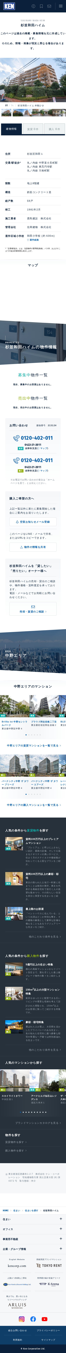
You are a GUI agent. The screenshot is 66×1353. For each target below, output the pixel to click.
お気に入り (41, 6)
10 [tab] (45, 1112)
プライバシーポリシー (48, 1330)
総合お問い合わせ (17, 1330)
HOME (5, 1210)
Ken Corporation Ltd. (9, 6)
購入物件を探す (14, 1150)
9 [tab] (42, 1112)
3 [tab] (31, 734)
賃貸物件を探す (14, 1142)
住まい (16, 1210)
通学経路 (34, 240)
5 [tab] (37, 734)
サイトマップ (48, 1340)
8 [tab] (40, 1112)
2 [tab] (28, 734)
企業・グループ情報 (14, 1249)
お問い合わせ (49, 6)
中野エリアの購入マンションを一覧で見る (33, 805)
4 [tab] (34, 734)
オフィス (8, 1229)
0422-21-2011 (33, 444)
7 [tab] (37, 1112)
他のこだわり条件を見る (44, 936)
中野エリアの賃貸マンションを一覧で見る (33, 745)
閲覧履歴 (33, 6)
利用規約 (17, 1340)
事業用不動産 (10, 1239)
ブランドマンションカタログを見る (37, 1122)
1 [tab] (26, 734)
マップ (43, 448)
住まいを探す (31, 1210)
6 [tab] (40, 734)
